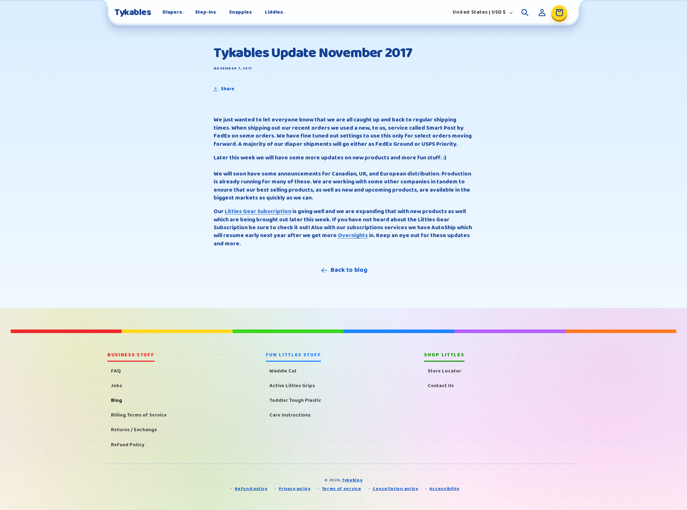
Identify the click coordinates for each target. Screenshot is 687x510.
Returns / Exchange (134, 430)
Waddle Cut (283, 371)
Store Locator (444, 371)
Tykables (352, 480)
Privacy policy (295, 489)
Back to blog (349, 270)
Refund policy (251, 489)
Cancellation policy (395, 489)
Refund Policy (128, 444)
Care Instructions (290, 415)
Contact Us (441, 385)
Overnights (353, 235)
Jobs (116, 385)
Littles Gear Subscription (258, 211)
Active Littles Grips (292, 385)
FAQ (116, 371)
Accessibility (444, 489)
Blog (116, 400)
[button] (172, 12)
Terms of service (341, 489)
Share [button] (227, 89)
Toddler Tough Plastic (295, 400)
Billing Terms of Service (139, 415)
